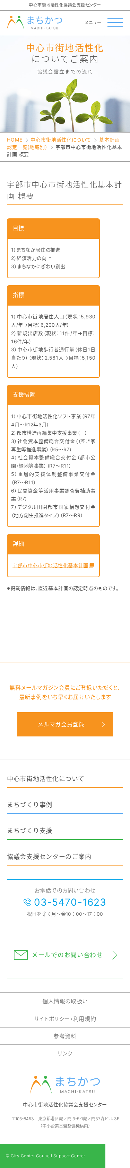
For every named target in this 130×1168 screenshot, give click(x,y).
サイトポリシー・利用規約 (65, 1018)
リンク (65, 1053)
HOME (14, 140)
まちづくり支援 (29, 830)
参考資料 (65, 1036)
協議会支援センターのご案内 (49, 856)
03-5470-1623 (70, 902)
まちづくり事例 (29, 804)
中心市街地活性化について (61, 140)
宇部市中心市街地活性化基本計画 (49, 565)
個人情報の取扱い (65, 1001)
